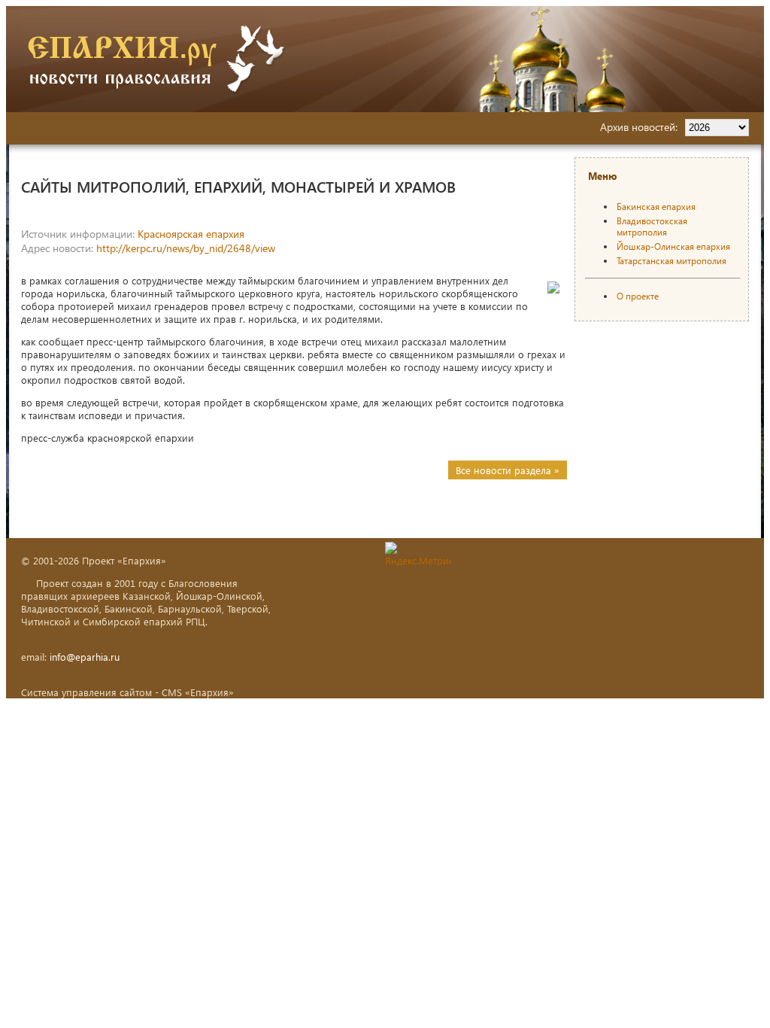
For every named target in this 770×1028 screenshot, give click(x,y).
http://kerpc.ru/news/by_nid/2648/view (185, 248)
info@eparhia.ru (85, 656)
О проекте (638, 296)
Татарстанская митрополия (671, 260)
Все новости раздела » (507, 470)
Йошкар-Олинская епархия (673, 246)
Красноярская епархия (191, 234)
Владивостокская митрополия (652, 226)
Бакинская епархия (656, 206)
